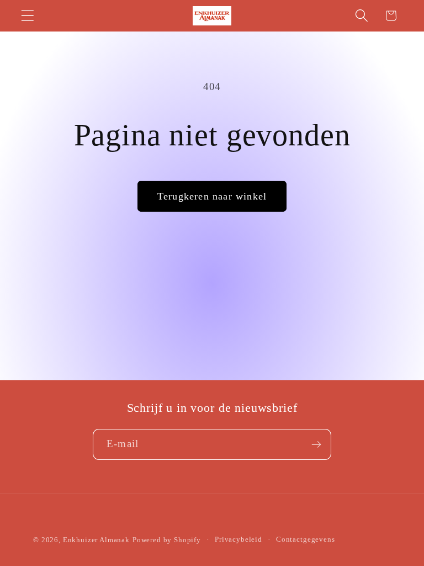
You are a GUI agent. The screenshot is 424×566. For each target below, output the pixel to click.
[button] (28, 15)
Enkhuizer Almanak (96, 540)
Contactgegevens (305, 539)
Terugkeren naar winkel (212, 196)
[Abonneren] (316, 444)
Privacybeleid (238, 539)
